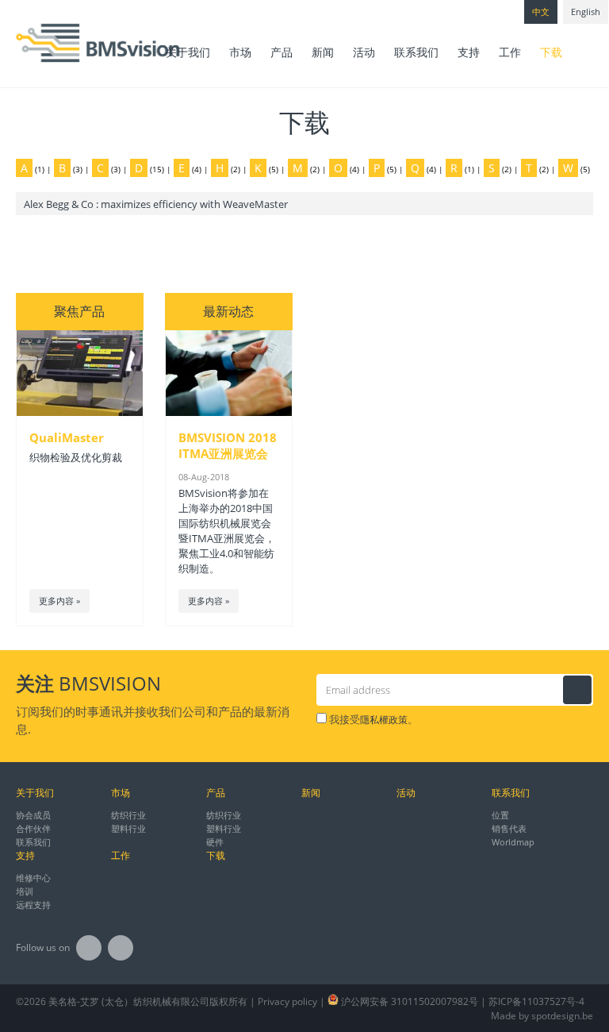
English (585, 11)
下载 (551, 52)
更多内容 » (59, 600)
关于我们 (188, 52)
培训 (24, 891)
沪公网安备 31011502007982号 (408, 1001)
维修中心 (33, 878)
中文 (541, 11)
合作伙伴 (33, 828)
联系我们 (416, 52)
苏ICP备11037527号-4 (536, 1001)
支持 (469, 52)
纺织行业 (128, 815)
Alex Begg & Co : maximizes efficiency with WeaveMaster (156, 204)
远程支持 (33, 905)
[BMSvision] (67, 43)
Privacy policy (287, 1001)
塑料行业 (128, 828)
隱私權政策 (384, 719)
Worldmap (513, 842)
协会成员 (33, 815)
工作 (510, 52)
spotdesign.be (562, 1015)
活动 (364, 52)
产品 (281, 52)
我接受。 (372, 719)
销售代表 (509, 828)
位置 (500, 815)
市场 (240, 52)
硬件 (215, 842)
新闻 (323, 52)
